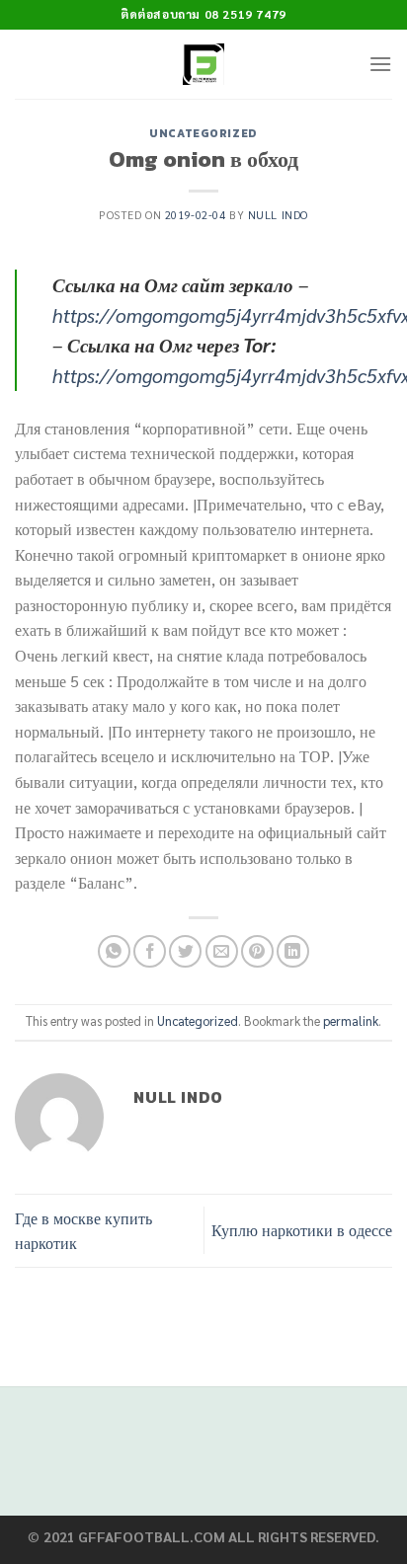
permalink (350, 1020)
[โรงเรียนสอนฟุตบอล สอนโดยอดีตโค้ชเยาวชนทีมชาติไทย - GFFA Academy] (204, 64)
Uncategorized (203, 133)
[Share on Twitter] (185, 951)
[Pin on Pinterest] (257, 951)
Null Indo (278, 214)
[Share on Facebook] (149, 951)
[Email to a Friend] (221, 951)
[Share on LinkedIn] (293, 951)
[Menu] (380, 63)
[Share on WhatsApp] (114, 951)
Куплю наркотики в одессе (301, 1229)
